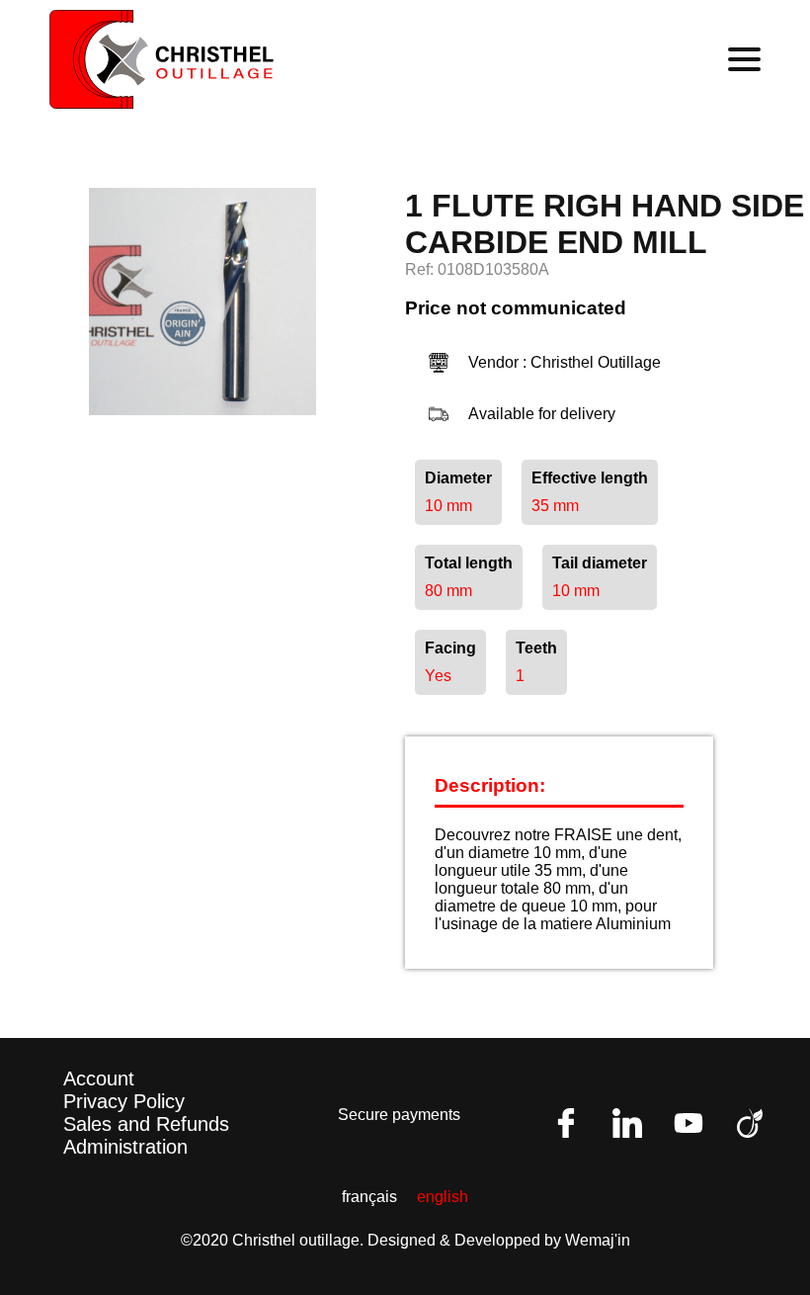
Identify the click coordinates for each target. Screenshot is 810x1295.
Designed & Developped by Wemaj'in (498, 1240)
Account (98, 1078)
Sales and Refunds (146, 1124)
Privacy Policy (124, 1101)
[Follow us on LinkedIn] (627, 1123)
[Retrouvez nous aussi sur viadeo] (750, 1123)
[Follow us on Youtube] (688, 1123)
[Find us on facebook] (566, 1123)
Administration (125, 1147)
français (369, 1196)
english (442, 1196)
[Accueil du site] (161, 59)
